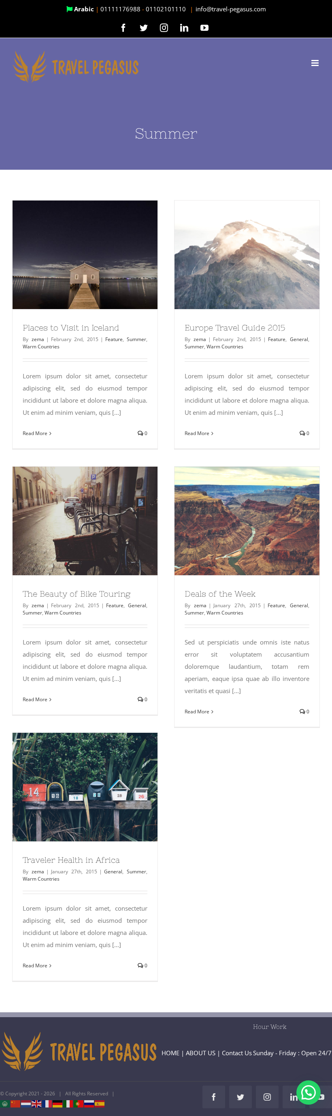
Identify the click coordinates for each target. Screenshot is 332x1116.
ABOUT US (200, 1053)
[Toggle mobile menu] (315, 63)
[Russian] (89, 1103)
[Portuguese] (79, 1103)
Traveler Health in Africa (70, 787)
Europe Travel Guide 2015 (232, 255)
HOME (170, 1053)
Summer (136, 339)
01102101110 (166, 9)
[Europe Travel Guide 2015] (247, 255)
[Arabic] (5, 1103)
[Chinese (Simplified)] (16, 1103)
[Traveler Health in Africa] (85, 787)
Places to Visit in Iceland (70, 255)
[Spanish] (100, 1103)
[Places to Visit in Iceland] (85, 255)
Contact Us (237, 1053)
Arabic (84, 9)
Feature (114, 339)
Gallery (100, 255)
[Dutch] (26, 1103)
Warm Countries (41, 346)
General (299, 339)
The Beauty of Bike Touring (70, 521)
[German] (58, 1103)
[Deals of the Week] (247, 521)
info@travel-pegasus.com (231, 9)
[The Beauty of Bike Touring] (85, 521)
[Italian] (68, 1103)
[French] (47, 1103)
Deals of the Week (232, 521)
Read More (35, 433)
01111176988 (121, 9)
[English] (37, 1103)
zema (38, 339)
